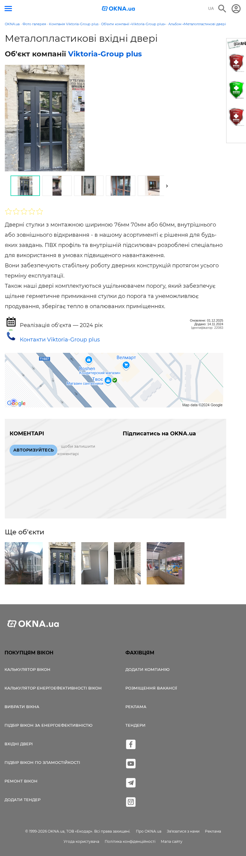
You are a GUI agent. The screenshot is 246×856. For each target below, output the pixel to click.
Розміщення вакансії (151, 688)
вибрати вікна (21, 706)
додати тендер (22, 799)
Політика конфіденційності (130, 841)
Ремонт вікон (21, 781)
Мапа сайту (171, 841)
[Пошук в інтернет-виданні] (222, 8)
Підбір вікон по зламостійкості (42, 762)
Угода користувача (81, 841)
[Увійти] (236, 8)
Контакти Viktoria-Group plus (60, 339)
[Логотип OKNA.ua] (118, 9)
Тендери (135, 725)
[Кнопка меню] (8, 8)
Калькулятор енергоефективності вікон (53, 688)
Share (19, 167)
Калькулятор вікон (27, 669)
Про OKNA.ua (148, 831)
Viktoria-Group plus (105, 54)
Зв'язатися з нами (183, 831)
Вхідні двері (18, 743)
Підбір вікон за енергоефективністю (48, 725)
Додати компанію (147, 669)
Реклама (135, 706)
